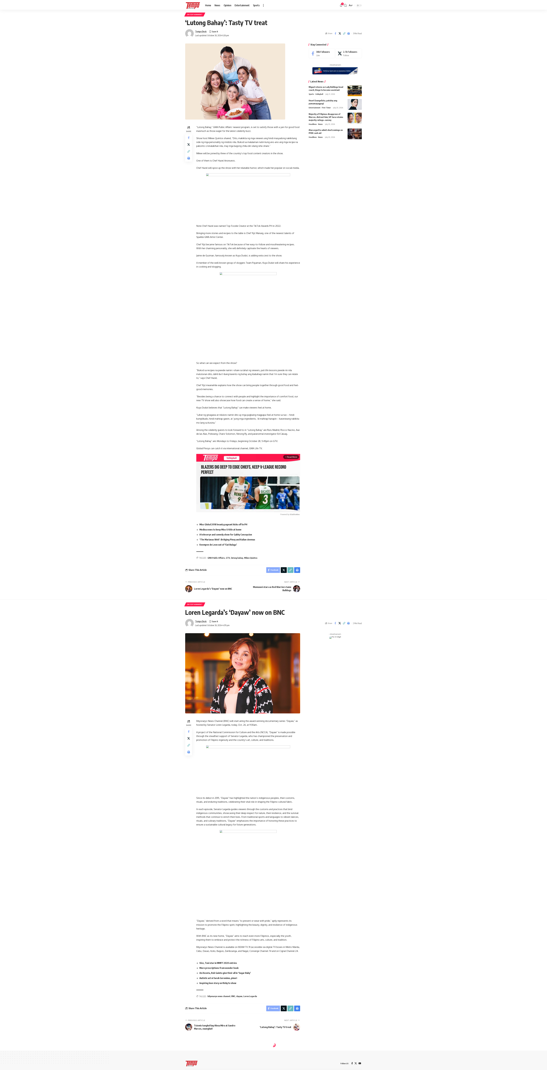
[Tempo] (193, 5)
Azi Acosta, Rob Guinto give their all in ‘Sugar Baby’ (225, 973)
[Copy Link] (344, 33)
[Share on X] (340, 33)
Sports (311, 94)
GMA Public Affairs (216, 558)
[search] (345, 5)
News (320, 124)
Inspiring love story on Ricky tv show (217, 983)
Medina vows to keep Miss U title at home (220, 529)
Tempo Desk (201, 31)
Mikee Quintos (250, 558)
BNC (233, 996)
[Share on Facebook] (335, 33)
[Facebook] (322, 53)
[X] (349, 53)
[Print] (349, 33)
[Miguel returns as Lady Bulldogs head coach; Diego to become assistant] (355, 91)
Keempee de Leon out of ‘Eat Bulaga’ (218, 544)
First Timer (326, 107)
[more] (263, 5)
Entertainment (194, 14)
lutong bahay (237, 558)
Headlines (313, 124)
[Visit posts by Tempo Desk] (189, 33)
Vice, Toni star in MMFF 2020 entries (218, 963)
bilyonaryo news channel (219, 996)
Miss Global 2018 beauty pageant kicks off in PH (223, 524)
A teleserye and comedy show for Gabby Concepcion (225, 534)
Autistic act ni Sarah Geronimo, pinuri (218, 978)
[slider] (235, 508)
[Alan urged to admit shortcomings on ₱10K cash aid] (355, 134)
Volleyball (319, 94)
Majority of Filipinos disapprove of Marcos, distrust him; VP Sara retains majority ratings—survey (326, 117)
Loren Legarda (250, 996)
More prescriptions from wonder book (218, 968)
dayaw (239, 996)
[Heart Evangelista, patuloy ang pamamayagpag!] (355, 104)
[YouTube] (360, 1063)
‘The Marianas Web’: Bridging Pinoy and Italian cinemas (227, 539)
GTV (228, 558)
